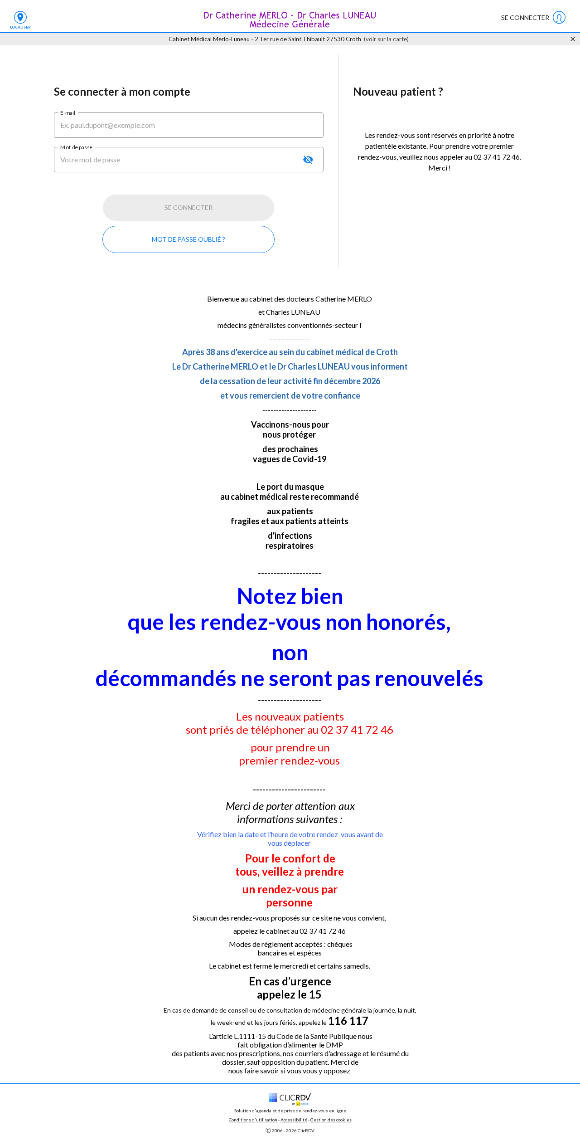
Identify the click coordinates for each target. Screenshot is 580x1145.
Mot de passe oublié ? (188, 239)
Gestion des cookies (331, 1119)
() (386, 39)
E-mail (67, 112)
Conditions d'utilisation (253, 1119)
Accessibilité (293, 1119)
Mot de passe (76, 146)
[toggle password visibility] (308, 160)
